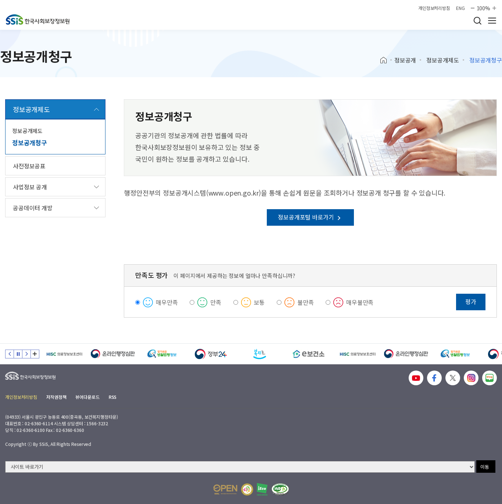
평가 (470, 301)
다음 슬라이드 (26, 354)
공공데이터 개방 (33, 207)
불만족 (305, 302)
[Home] (386, 60)
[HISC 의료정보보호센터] (64, 354)
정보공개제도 (442, 60)
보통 (259, 302)
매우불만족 (359, 302)
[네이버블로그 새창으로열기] (489, 378)
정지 (18, 354)
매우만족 (167, 302)
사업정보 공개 (30, 186)
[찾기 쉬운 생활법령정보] (161, 354)
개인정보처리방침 (434, 8)
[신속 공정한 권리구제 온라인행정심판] (113, 354)
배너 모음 (35, 354)
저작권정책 (56, 397)
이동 (484, 466)
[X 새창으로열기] (452, 378)
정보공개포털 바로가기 (306, 216)
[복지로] (259, 354)
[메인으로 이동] (37, 19)
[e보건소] (308, 354)
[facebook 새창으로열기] (434, 378)
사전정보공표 (29, 165)
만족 (215, 302)
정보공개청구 (29, 142)
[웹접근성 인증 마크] (280, 489)
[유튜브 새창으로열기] (416, 378)
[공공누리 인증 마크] (225, 489)
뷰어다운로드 (87, 397)
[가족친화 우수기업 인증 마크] (247, 489)
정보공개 (405, 60)
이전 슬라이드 (9, 354)
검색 (477, 21)
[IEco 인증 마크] (262, 489)
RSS (113, 397)
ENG (460, 8)
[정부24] (210, 354)
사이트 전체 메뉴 (492, 21)
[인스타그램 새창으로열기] (471, 378)
